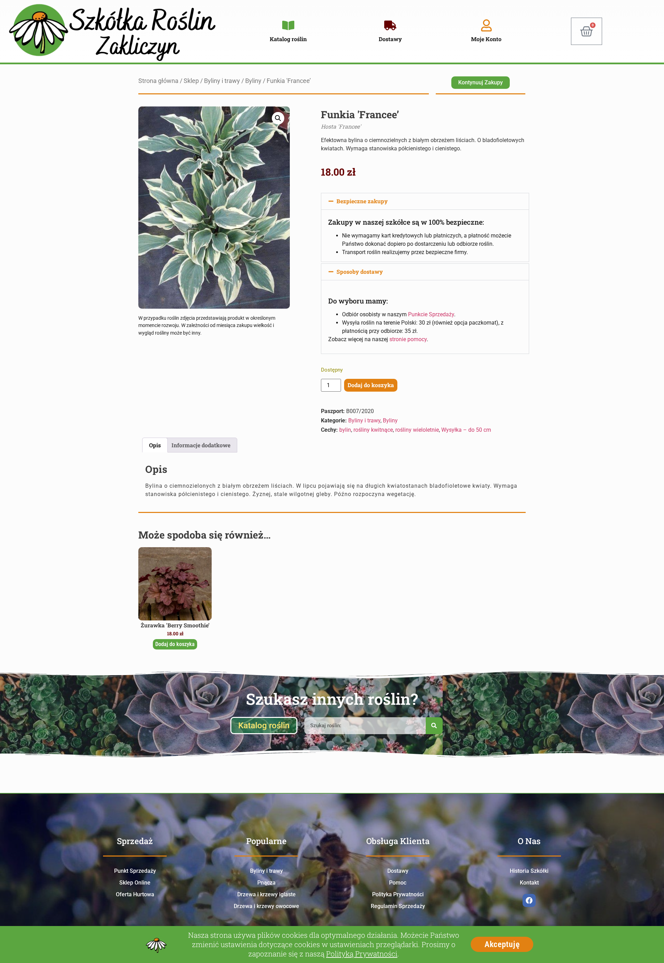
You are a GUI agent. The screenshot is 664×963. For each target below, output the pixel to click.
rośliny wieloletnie (417, 430)
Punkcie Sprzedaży (431, 314)
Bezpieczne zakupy (362, 201)
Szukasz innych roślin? (332, 699)
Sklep (191, 80)
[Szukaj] (434, 725)
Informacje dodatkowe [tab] (201, 445)
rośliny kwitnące (373, 430)
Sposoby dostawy (359, 271)
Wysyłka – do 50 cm (466, 430)
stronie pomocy (408, 339)
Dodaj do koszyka (371, 385)
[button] (278, 118)
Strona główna (158, 80)
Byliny (253, 80)
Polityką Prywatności (361, 954)
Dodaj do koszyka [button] (175, 644)
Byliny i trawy (222, 80)
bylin (345, 430)
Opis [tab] (155, 445)
